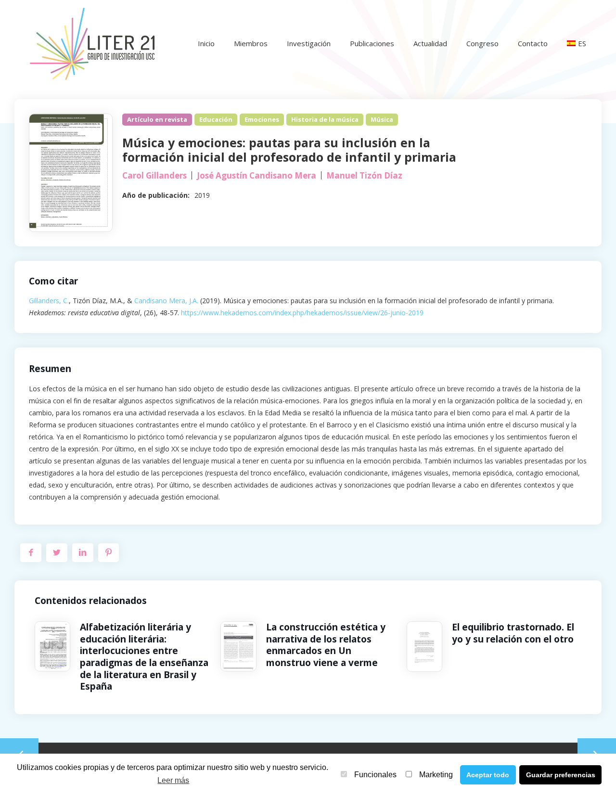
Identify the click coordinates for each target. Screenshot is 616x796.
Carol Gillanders (154, 175)
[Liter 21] (92, 43)
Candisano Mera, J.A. (166, 300)
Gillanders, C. (49, 300)
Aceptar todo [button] (487, 775)
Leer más (173, 780)
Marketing (436, 774)
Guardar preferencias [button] (560, 775)
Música (382, 119)
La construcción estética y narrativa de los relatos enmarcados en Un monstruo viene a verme (325, 645)
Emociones (261, 119)
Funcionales (375, 774)
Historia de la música (325, 119)
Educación (215, 119)
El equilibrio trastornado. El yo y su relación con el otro (513, 633)
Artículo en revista (157, 119)
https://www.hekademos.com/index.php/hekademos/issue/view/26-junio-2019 (302, 312)
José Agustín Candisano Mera (256, 175)
